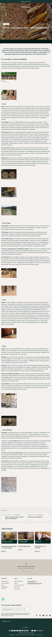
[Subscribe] (27, 609)
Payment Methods (5, 583)
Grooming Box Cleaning (4, 587)
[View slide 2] (25, 571)
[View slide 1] (23, 571)
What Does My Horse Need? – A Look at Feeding (8, 547)
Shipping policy (33, 634)
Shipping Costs (4, 581)
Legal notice (28, 634)
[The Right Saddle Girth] (26, 538)
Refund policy (12, 634)
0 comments (5, 510)
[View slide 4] (28, 571)
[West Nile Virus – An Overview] (43, 538)
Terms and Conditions (19, 585)
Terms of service (22, 634)
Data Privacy (17, 587)
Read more (3, 551)
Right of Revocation (18, 581)
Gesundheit (6, 24)
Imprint (15, 583)
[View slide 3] (27, 571)
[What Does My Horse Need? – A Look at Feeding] (9, 538)
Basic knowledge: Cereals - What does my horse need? (14, 517)
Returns (3, 585)
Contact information (39, 634)
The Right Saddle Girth (24, 546)
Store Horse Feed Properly (35, 517)
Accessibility (17, 589)
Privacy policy (17, 634)
